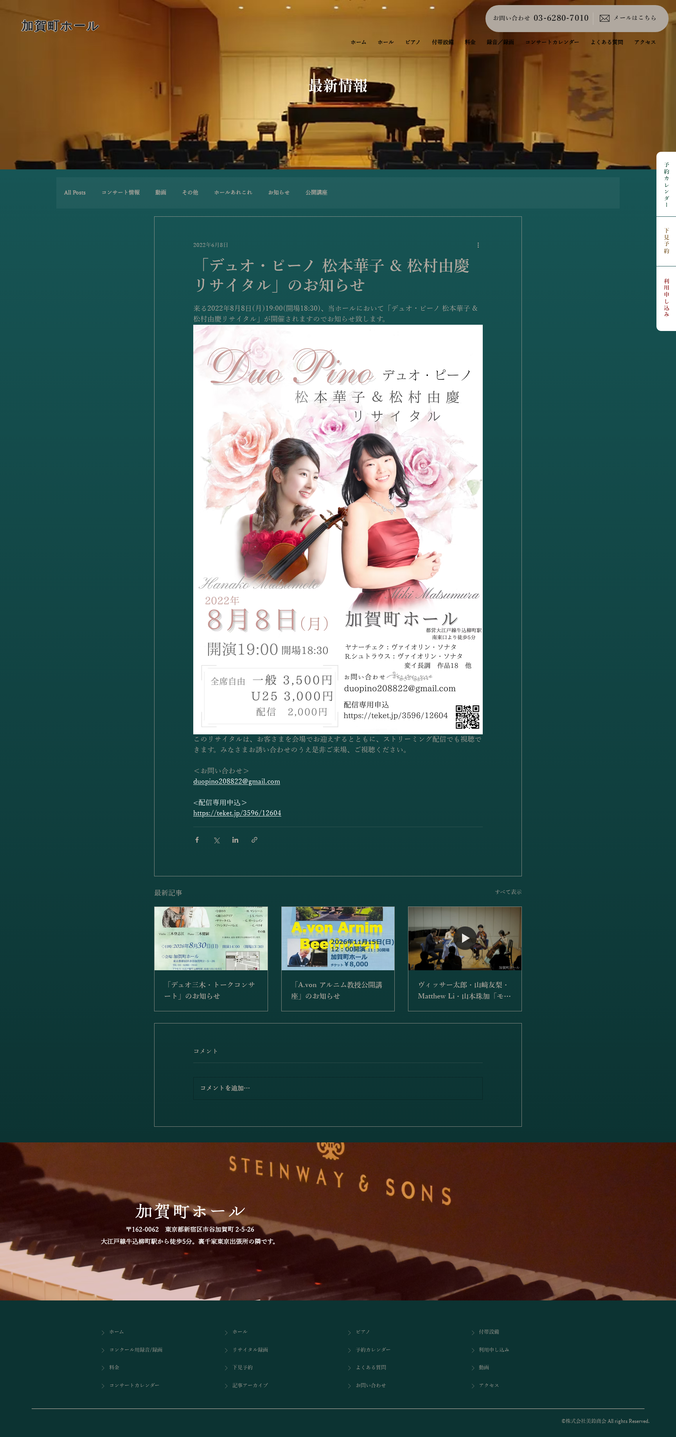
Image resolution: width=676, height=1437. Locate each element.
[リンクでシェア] (254, 839)
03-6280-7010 (561, 18)
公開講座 (316, 193)
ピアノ (363, 1332)
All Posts (75, 193)
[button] (500, 42)
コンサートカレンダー (134, 1385)
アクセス (489, 1385)
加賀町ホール (61, 25)
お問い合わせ (511, 18)
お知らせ (279, 193)
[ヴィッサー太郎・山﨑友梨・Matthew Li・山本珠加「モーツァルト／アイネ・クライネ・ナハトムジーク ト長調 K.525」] (464, 938)
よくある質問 (371, 1367)
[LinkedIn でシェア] (235, 839)
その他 (190, 193)
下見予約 (666, 241)
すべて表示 (508, 892)
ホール (240, 1332)
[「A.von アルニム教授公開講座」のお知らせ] (338, 938)
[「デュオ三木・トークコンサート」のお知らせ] (211, 938)
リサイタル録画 (250, 1350)
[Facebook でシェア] (197, 839)
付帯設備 (489, 1332)
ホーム (116, 1332)
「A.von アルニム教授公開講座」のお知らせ (336, 990)
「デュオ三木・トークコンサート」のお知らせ (209, 990)
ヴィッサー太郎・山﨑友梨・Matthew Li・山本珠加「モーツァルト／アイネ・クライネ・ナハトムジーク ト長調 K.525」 (464, 991)
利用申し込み (666, 298)
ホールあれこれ (233, 193)
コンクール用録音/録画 (135, 1350)
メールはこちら (635, 18)
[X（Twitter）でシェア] (216, 839)
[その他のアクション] (478, 245)
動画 (160, 193)
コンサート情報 (120, 193)
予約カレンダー (666, 185)
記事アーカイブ (250, 1385)
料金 (114, 1367)
